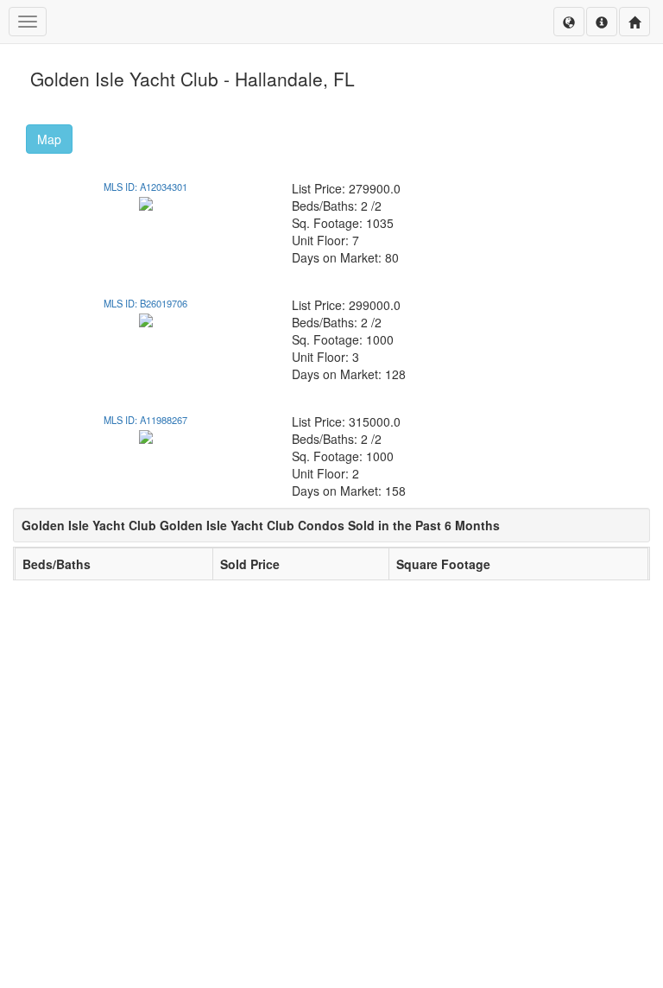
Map (49, 139)
